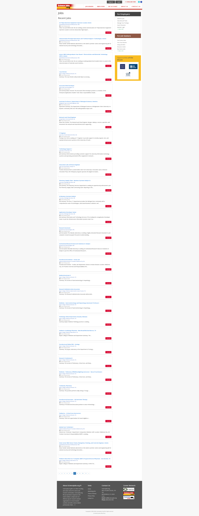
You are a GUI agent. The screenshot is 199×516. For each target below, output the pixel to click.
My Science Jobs (121, 49)
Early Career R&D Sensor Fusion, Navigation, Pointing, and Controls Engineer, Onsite (83, 443)
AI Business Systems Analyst (67, 196)
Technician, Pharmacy (65, 385)
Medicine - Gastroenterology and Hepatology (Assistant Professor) (79, 303)
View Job (108, 32)
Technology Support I (65, 149)
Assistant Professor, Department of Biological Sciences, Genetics (78, 101)
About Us (124, 6)
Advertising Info (92, 491)
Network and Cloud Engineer (67, 117)
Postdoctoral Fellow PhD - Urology (69, 344)
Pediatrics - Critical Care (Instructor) (70, 413)
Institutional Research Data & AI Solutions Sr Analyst (74, 243)
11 (86, 473)
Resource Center (121, 47)
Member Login (121, 27)
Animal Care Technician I (66, 427)
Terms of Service (92, 493)
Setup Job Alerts (121, 44)
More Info (120, 29)
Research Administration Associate (69, 289)
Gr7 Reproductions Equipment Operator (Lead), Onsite (75, 23)
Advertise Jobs (120, 18)
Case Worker (63, 72)
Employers (101, 6)
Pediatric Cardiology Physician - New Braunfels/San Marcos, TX (77, 330)
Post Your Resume (122, 42)
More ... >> (72, 505)
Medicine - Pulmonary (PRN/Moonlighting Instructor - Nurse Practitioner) (80, 372)
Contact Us (136, 6)
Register (111, 2)
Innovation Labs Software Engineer (69, 164)
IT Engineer (62, 133)
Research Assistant (64, 228)
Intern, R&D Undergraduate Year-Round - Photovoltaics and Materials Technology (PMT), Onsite (83, 55)
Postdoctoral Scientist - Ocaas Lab (69, 259)
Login (118, 2)
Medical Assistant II (65, 275)
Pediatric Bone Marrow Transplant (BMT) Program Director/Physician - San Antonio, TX (84, 458)
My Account (112, 6)
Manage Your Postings (123, 23)
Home (89, 489)
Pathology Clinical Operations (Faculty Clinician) (73, 316)
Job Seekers (89, 6)
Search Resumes (121, 25)
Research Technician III (65, 358)
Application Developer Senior (67, 212)
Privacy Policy (91, 496)
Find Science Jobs (121, 40)
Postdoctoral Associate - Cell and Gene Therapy (73, 399)
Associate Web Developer (66, 85)
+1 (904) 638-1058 (130, 2)
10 (82, 473)
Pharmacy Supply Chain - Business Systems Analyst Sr (75, 180)
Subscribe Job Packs (122, 21)
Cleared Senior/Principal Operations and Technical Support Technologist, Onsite (82, 38)
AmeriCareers (98, 513)
